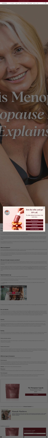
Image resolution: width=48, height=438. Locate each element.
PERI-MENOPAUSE (34, 220)
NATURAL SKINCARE (34, 229)
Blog (37, 3)
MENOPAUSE (34, 223)
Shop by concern (29, 3)
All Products (12, 3)
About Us (34, 3)
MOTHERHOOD (34, 226)
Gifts (19, 3)
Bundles (17, 3)
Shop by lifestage (23, 3)
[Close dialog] (44, 207)
